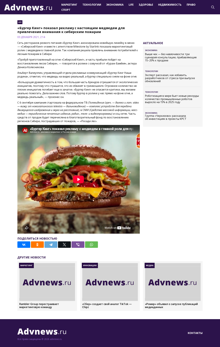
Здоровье (146, 4)
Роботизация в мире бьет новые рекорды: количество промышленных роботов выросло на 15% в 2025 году (172, 99)
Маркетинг (69, 4)
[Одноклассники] (37, 244)
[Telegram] (50, 244)
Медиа (149, 265)
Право (191, 4)
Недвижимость (170, 4)
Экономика (115, 4)
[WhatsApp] (91, 244)
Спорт (65, 10)
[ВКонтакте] (23, 244)
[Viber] (78, 244)
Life (131, 4)
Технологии (91, 4)
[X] (64, 244)
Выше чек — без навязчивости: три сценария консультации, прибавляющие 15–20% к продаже (171, 57)
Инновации (90, 265)
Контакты (195, 333)
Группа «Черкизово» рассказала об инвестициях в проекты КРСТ (165, 117)
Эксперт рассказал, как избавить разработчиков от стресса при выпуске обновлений (170, 78)
